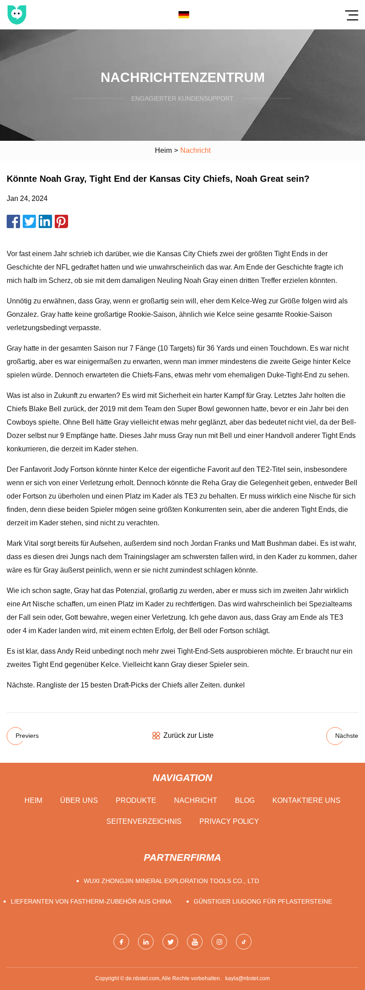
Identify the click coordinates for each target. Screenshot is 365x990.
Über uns (79, 800)
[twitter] (170, 941)
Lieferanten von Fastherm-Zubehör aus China (91, 901)
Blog (245, 800)
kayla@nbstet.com (247, 978)
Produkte (136, 800)
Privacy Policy (229, 821)
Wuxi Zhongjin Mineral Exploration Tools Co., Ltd (171, 880)
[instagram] (219, 941)
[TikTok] (243, 941)
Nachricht (195, 800)
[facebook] (121, 941)
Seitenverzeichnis (144, 821)
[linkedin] (146, 941)
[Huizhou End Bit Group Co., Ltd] (17, 14)
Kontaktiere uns (306, 800)
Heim (163, 150)
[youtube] (195, 941)
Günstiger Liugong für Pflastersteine (263, 901)
